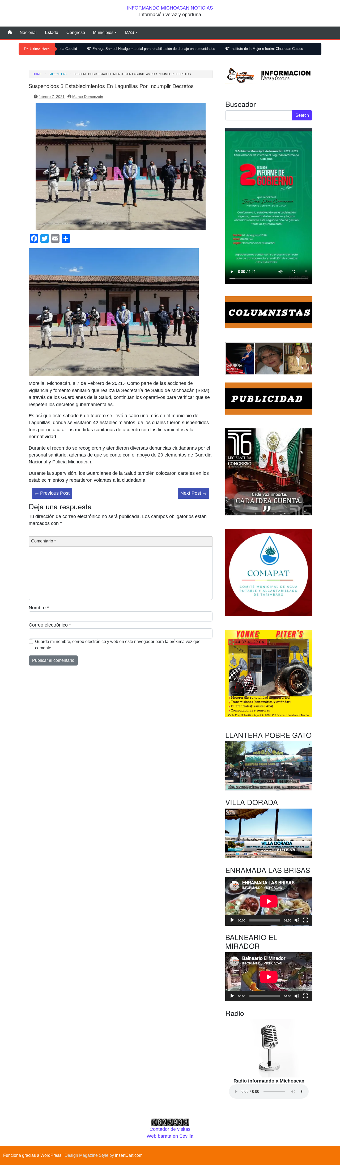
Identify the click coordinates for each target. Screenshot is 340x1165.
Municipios (103, 32)
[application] (268, 901)
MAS (129, 32)
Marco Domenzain (87, 96)
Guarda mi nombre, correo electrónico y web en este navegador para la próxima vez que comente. (118, 644)
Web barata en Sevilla (170, 1136)
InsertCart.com (128, 1155)
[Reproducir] (232, 920)
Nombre (39, 607)
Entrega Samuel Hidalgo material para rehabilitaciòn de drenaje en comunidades (106, 49)
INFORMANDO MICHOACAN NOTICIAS (170, 7)
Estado (51, 32)
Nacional (28, 32)
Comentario (43, 541)
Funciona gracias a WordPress (32, 1155)
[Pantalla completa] (305, 920)
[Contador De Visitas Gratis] (170, 1121)
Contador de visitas (170, 1129)
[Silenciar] (297, 920)
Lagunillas (57, 74)
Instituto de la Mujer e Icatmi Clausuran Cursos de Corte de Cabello (235, 49)
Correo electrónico (50, 625)
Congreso (75, 32)
